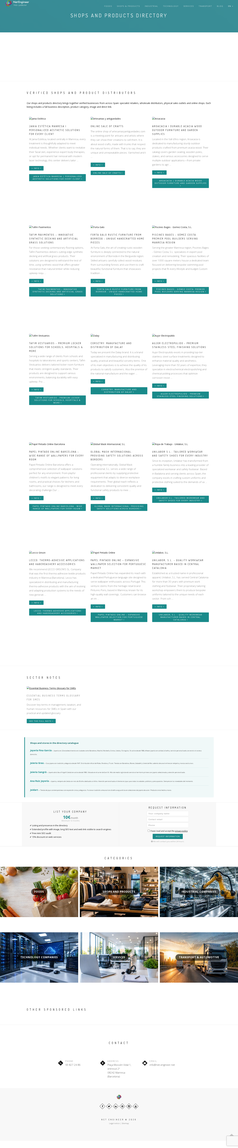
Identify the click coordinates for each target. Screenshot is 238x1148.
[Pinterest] (122, 1106)
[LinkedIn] (116, 1106)
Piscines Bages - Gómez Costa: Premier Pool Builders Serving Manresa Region (180, 290)
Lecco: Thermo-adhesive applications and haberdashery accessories (57, 612)
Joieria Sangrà (38, 772)
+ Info (36, 168)
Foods (108, 6)
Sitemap (125, 1123)
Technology (171, 6)
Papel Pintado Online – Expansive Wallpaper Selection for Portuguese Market (119, 617)
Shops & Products (128, 6)
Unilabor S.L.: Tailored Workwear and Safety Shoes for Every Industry (180, 499)
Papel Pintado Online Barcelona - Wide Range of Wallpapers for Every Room (57, 507)
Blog (220, 6)
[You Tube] (136, 1106)
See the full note (40, 721)
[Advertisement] (119, 56)
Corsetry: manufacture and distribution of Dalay (119, 390)
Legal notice (114, 1123)
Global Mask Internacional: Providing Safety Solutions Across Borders (119, 507)
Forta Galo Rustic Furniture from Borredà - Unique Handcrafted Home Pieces (119, 291)
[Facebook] (102, 1106)
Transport (205, 6)
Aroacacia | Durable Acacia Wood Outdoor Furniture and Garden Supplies (180, 181)
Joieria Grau (37, 763)
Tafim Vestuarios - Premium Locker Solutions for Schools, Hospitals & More (57, 400)
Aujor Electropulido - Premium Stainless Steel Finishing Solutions (180, 395)
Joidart (34, 789)
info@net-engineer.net (162, 1064)
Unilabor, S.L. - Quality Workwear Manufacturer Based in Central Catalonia (180, 617)
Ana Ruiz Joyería (39, 780)
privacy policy (181, 831)
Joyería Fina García (41, 750)
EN (230, 6)
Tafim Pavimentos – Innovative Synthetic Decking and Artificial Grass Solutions (58, 291)
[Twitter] (109, 1106)
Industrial (151, 6)
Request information (168, 836)
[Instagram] (129, 1106)
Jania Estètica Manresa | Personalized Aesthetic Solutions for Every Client (57, 177)
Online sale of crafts (107, 173)
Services (188, 6)
